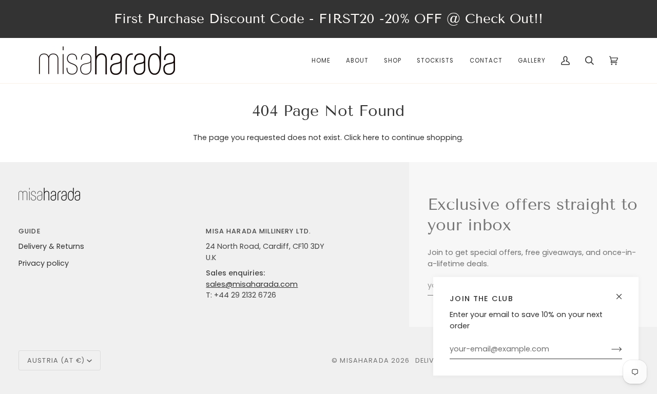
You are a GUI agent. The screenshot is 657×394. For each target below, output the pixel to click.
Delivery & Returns (51, 246)
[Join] (608, 349)
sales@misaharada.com (252, 284)
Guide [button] (29, 231)
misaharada (364, 360)
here (371, 137)
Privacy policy (43, 263)
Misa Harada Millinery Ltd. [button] (258, 231)
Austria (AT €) (56, 360)
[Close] (623, 292)
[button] (392, 60)
